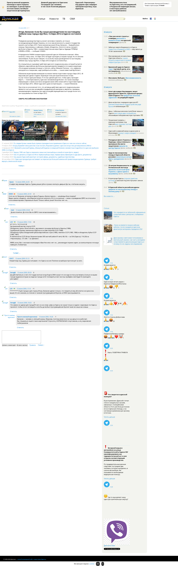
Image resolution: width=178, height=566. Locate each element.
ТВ (63, 19)
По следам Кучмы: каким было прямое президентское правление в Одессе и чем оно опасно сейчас (50, 143)
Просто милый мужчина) (27, 317)
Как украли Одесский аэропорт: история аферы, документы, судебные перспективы (44, 157)
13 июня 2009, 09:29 (24, 272)
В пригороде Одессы (116, 178)
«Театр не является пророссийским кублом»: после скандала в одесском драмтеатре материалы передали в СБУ (128, 227)
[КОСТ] (4, 257)
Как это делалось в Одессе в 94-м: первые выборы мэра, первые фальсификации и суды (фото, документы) (52, 155)
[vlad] (6, 209)
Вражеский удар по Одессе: (119, 67)
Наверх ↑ (22, 166)
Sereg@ (13, 272)
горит (110, 69)
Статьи (41, 19)
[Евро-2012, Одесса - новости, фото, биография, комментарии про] (5, 111)
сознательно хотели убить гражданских (120, 158)
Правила (32, 345)
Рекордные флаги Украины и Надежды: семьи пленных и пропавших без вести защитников (120, 143)
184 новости (12, 116)
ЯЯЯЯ (11, 194)
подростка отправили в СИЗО (119, 49)
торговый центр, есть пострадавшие (119, 71)
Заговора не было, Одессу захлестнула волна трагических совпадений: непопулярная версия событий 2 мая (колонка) (57, 136)
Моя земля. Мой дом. (116, 78)
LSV (11, 222)
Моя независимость (133, 78)
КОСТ (12, 258)
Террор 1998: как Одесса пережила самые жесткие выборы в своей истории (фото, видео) (46, 152)
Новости (54, 19)
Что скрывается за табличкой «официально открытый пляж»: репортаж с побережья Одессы (129, 214)
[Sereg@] (5, 273)
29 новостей (58, 116)
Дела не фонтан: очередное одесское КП (123, 102)
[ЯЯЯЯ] (4, 194)
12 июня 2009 (22, 28)
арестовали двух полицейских (125, 113)
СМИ (72, 19)
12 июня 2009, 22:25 (22, 182)
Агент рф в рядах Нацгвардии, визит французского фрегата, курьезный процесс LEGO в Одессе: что (125, 93)
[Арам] (4, 180)
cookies (91, 564)
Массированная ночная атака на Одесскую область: (120, 57)
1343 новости (37, 114)
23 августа (108, 87)
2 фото (18, 116)
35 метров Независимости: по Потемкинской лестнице (120, 167)
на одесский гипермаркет (119, 41)
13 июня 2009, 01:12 (22, 258)
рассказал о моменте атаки (117, 39)
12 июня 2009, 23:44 (23, 210)
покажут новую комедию (127, 133)
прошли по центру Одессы (117, 147)
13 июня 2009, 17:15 (24, 289)
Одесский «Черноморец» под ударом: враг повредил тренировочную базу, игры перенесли (86, 5)
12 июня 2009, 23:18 (24, 194)
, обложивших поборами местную (124, 114)
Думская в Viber (109, 546)
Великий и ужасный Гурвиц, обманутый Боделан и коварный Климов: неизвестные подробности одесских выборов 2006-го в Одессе (50, 149)
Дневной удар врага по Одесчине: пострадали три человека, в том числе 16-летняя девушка (54, 4)
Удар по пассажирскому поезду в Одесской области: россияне (119, 155)
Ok (98, 564)
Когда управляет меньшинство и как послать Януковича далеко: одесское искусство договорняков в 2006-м (52, 146)
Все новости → (109, 196)
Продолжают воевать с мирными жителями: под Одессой (117, 122)
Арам (11, 182)
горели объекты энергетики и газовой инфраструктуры (119, 60)
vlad (12, 210)
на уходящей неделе (125, 98)
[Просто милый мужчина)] (8, 317)
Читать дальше (109, 417)
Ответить (12, 189)
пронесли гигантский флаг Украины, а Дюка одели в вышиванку (119, 172)
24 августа (108, 32)
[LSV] (6, 222)
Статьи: (106, 208)
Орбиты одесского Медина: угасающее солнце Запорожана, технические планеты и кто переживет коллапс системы (13, 136)
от (119, 106)
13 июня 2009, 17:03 (24, 222)
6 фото (64, 116)
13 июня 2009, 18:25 (24, 303)
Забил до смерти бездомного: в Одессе (122, 47)
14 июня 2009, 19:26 (46, 317)
